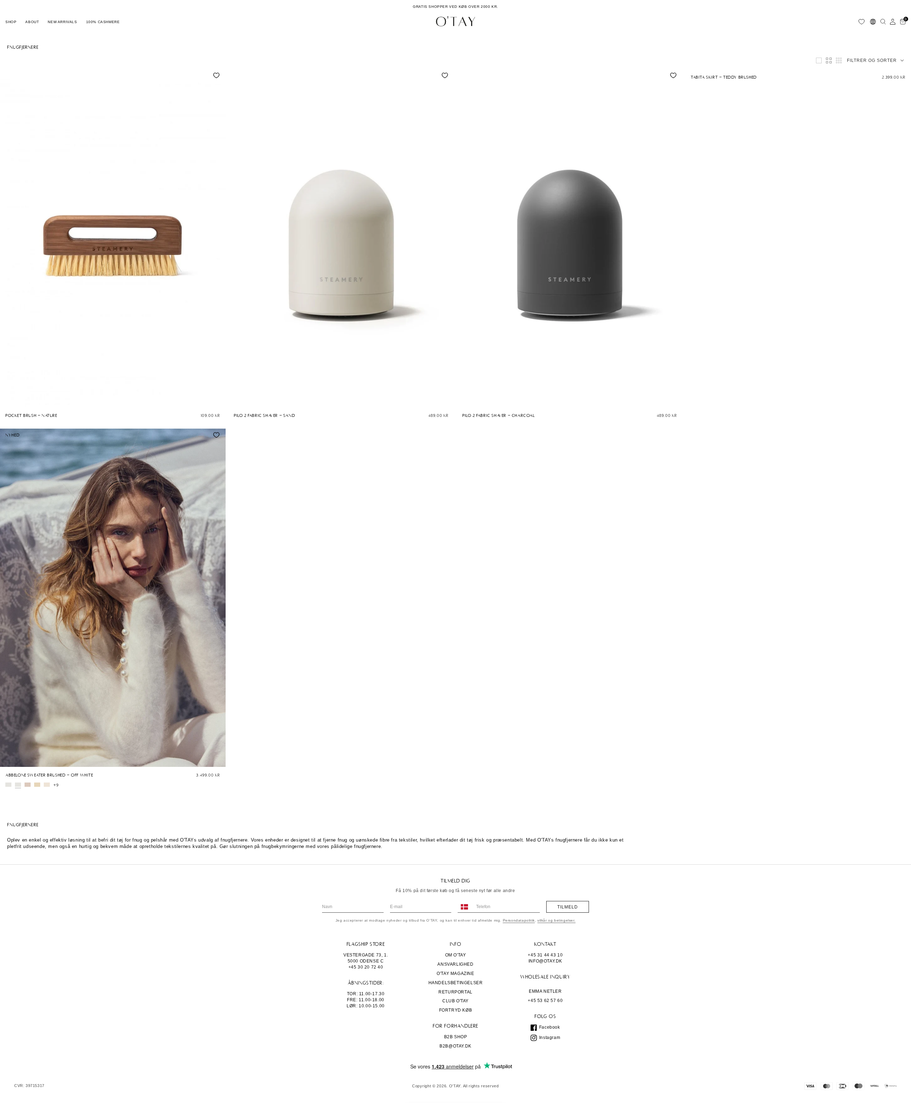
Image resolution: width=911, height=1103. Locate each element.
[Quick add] (8, 400)
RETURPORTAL (455, 992)
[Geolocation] (873, 22)
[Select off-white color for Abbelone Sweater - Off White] (8, 785)
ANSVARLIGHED (455, 964)
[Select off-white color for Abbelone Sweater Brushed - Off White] (18, 785)
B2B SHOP (455, 1036)
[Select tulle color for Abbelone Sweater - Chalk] (28, 785)
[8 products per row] (839, 60)
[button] (10, 22)
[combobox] (464, 906)
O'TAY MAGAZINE (455, 973)
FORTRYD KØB (455, 1010)
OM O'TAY (455, 955)
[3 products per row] (819, 60)
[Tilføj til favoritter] (216, 75)
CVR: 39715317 (29, 1086)
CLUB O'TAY (455, 1000)
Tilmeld (567, 907)
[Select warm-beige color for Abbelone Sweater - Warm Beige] (47, 785)
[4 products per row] (829, 60)
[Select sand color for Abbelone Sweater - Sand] (37, 785)
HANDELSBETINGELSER (455, 982)
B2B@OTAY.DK (455, 1046)
